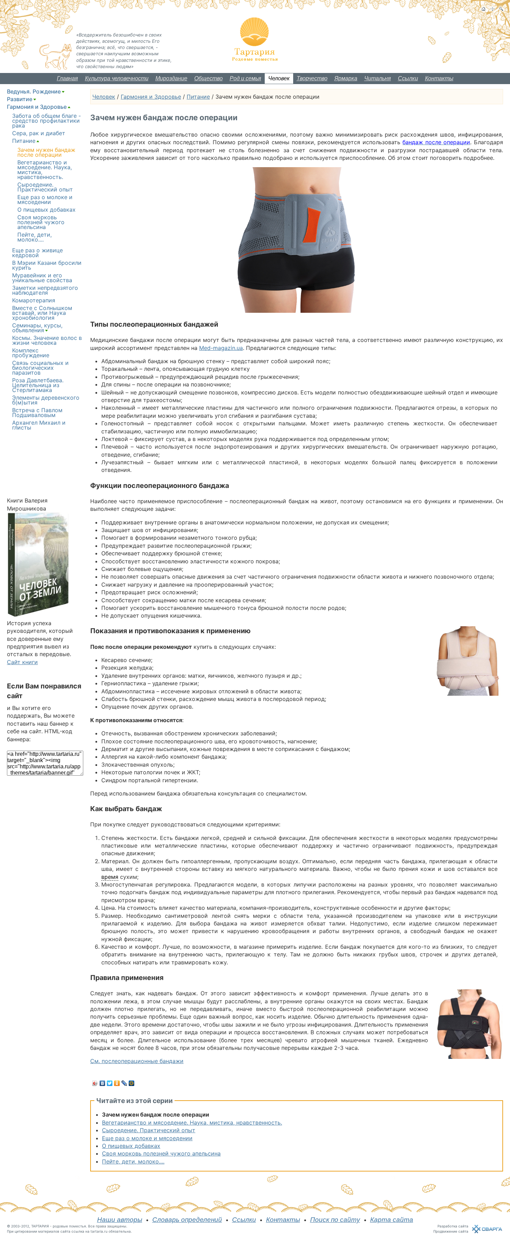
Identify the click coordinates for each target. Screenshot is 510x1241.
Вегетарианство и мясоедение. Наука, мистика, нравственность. (192, 1122)
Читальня (377, 78)
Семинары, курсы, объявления (37, 328)
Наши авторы (119, 1219)
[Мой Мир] (131, 1083)
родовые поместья (69, 1226)
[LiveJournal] (124, 1083)
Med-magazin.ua (221, 347)
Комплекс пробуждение (30, 353)
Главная (67, 78)
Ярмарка (345, 78)
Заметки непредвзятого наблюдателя (45, 290)
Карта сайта (391, 1219)
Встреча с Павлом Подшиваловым (37, 412)
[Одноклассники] (117, 1083)
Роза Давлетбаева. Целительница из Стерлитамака (37, 385)
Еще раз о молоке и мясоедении (147, 1138)
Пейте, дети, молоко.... (133, 1161)
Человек (279, 78)
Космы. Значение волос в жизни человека (47, 340)
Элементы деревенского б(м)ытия (45, 400)
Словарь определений (187, 1219)
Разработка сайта (452, 1226)
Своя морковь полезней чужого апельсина (161, 1153)
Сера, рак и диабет (38, 133)
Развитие (19, 99)
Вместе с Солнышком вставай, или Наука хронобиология (42, 312)
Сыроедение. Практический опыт (148, 1130)
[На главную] (483, 9)
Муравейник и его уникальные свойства (42, 278)
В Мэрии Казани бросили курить (47, 265)
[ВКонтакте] (102, 1083)
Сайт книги (22, 662)
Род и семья (245, 78)
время (109, 876)
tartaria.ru (99, 1231)
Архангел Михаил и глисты (39, 425)
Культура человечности (116, 78)
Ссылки (408, 78)
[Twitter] (109, 1083)
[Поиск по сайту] (501, 9)
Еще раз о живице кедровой (37, 253)
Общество (208, 78)
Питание (198, 96)
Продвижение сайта (450, 1231)
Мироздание (171, 78)
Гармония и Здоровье (151, 96)
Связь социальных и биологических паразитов (40, 367)
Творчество (312, 78)
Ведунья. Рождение (34, 91)
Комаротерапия (33, 300)
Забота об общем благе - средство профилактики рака (46, 120)
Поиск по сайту (335, 1219)
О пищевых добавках (131, 1145)
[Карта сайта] (492, 9)
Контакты (439, 78)
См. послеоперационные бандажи (137, 1061)
